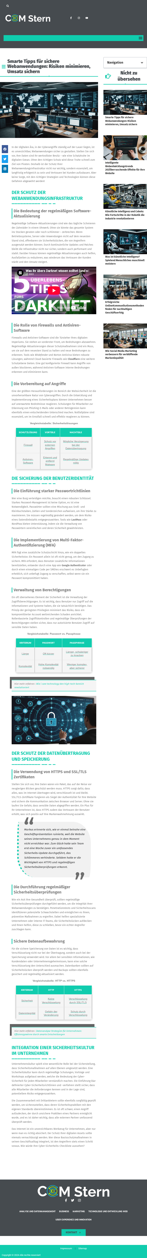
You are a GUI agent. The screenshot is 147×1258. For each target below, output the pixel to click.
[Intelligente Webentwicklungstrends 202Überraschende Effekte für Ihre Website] (125, 147)
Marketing (79, 1211)
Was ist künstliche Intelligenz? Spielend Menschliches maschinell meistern (124, 260)
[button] (7, 6)
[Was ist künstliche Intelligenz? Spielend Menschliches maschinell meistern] (125, 241)
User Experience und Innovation (73, 1219)
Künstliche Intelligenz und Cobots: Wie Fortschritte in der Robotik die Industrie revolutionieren (124, 215)
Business (64, 1211)
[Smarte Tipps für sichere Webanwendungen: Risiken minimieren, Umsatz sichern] (125, 102)
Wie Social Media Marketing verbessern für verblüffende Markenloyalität (121, 354)
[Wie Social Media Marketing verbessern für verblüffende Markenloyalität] (125, 336)
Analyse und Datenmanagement (37, 1211)
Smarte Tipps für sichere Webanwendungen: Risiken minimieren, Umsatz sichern (121, 121)
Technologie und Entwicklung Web (108, 1211)
